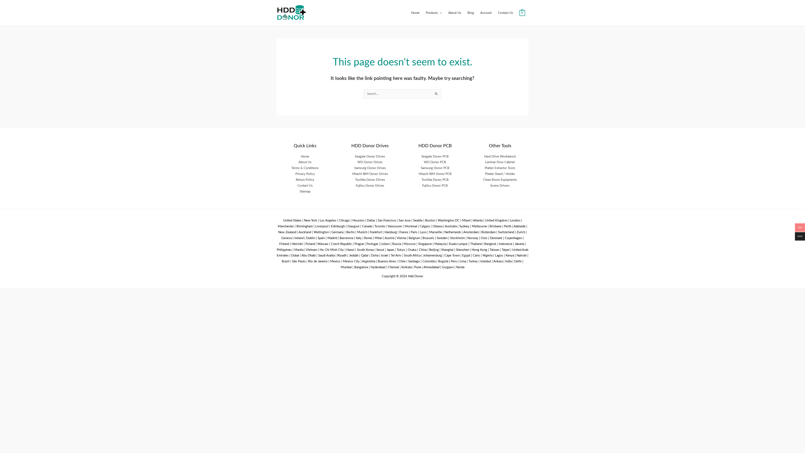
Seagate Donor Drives (370, 156)
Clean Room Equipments (500, 179)
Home (415, 12)
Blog (470, 12)
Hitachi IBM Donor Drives (370, 174)
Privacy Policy (305, 174)
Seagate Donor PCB (435, 156)
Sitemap (305, 191)
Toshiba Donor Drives (370, 179)
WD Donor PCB (435, 162)
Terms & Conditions (305, 168)
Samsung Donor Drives (370, 168)
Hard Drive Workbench (500, 156)
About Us (454, 12)
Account (486, 12)
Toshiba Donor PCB (435, 179)
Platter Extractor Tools (500, 168)
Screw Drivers (500, 185)
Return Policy (305, 179)
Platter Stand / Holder (500, 174)
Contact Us (505, 12)
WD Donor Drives (370, 162)
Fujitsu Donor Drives (370, 185)
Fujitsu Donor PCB (435, 185)
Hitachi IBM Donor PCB (435, 174)
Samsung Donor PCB (435, 168)
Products (432, 12)
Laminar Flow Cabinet (500, 162)
